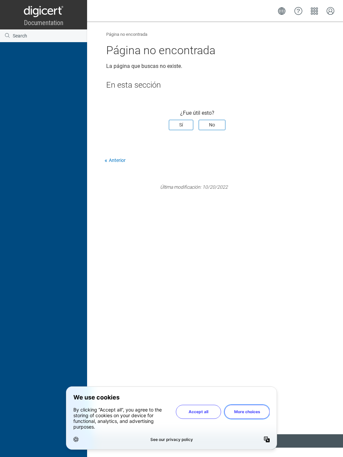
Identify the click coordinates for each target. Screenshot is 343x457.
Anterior (117, 160)
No (212, 124)
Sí (181, 124)
